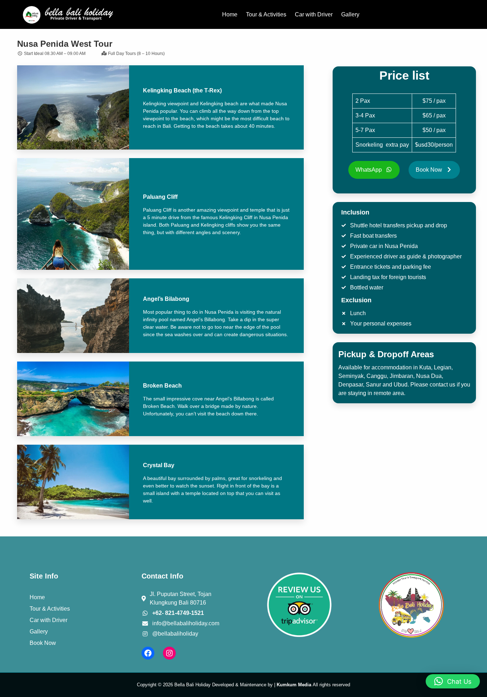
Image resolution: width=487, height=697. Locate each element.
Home (37, 597)
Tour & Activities (50, 609)
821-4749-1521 (184, 613)
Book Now (43, 643)
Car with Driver (48, 620)
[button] (453, 681)
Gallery (39, 631)
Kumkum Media (294, 684)
